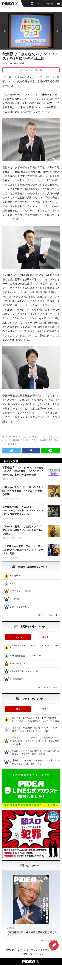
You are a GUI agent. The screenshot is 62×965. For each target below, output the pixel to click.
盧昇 (50, 440)
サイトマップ (37, 954)
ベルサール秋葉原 (10, 440)
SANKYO (10, 437)
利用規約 (10, 950)
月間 (44, 709)
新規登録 (49, 4)
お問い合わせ (49, 950)
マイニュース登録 (32, 70)
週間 (17, 709)
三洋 (22, 440)
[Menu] (58, 3)
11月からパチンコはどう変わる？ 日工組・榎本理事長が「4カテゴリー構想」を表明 (23, 491)
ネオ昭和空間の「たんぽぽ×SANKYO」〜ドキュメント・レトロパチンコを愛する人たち (22, 510)
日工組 (34, 440)
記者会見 (12, 444)
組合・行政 (19, 63)
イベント (53, 437)
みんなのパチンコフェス (36, 437)
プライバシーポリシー (28, 950)
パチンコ (18, 637)
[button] (4, 31)
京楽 (28, 440)
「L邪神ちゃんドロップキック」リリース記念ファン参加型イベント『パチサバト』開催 (23, 550)
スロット (44, 637)
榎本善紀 (43, 440)
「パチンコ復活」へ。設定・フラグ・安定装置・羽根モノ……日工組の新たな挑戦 (22, 530)
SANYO (19, 437)
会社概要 (22, 954)
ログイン (39, 4)
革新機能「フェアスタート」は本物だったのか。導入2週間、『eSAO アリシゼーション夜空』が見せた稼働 (23, 471)
